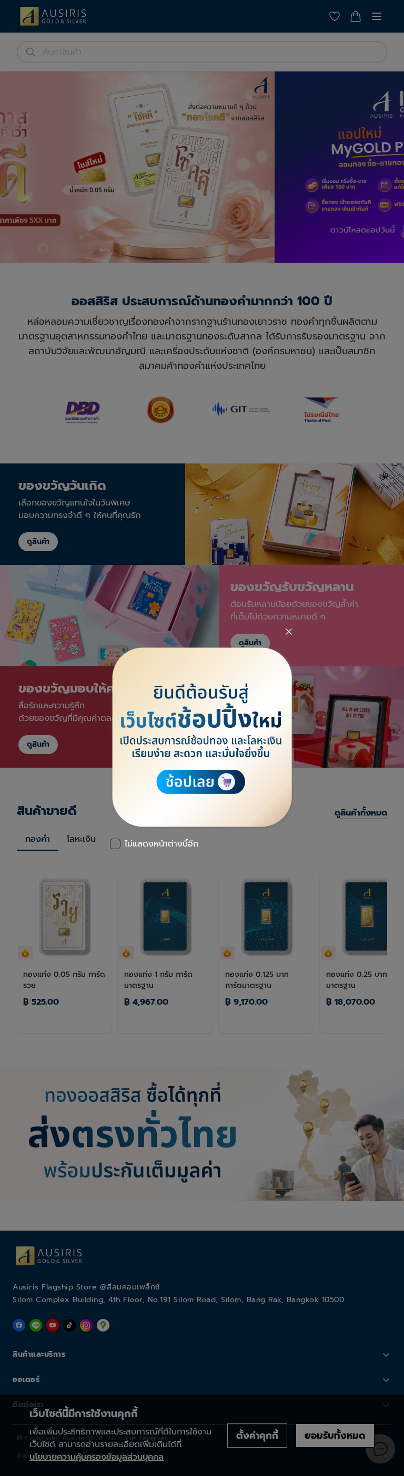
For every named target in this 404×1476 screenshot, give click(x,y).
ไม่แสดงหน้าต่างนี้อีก (161, 844)
